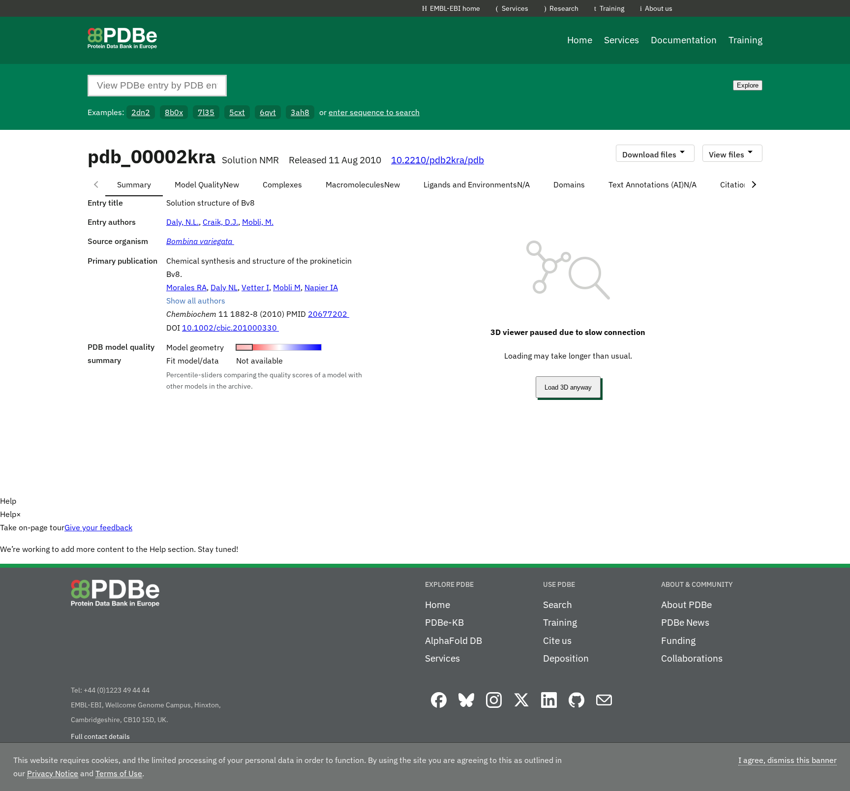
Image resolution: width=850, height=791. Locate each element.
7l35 (206, 112)
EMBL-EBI (735, 10)
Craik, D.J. (220, 222)
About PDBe (686, 604)
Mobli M (287, 287)
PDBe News (685, 622)
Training (612, 8)
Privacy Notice (52, 773)
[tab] (134, 184)
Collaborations (692, 658)
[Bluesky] (466, 708)
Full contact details (100, 736)
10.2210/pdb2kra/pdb (437, 160)
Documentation (684, 40)
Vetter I (255, 287)
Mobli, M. (257, 222)
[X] (521, 708)
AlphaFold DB (453, 640)
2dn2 (140, 112)
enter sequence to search (374, 112)
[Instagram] (494, 708)
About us (658, 8)
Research (563, 8)
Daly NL (224, 287)
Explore (748, 85)
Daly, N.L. (182, 222)
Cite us (557, 640)
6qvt (268, 112)
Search (557, 604)
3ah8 (300, 112)
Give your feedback (98, 527)
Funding (678, 640)
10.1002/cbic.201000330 (230, 328)
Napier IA (321, 287)
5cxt (237, 112)
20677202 (328, 314)
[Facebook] (439, 708)
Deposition (566, 658)
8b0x (174, 112)
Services (515, 8)
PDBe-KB (444, 622)
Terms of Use (118, 773)
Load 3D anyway (568, 387)
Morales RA (186, 287)
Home (579, 40)
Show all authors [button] (195, 300)
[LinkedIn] (549, 708)
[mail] (604, 708)
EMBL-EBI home (455, 8)
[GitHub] (576, 708)
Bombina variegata (200, 241)
